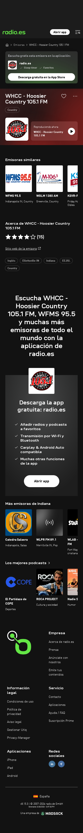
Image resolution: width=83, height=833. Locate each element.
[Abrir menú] (77, 32)
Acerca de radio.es (61, 641)
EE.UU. (66, 261)
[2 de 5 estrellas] (14, 237)
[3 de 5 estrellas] (20, 237)
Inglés (11, 261)
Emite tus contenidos (56, 672)
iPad (10, 768)
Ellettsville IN (30, 261)
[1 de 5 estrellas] (8, 237)
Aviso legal (14, 722)
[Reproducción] (71, 131)
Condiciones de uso (20, 701)
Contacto (55, 697)
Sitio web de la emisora (21, 248)
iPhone (11, 760)
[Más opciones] (75, 96)
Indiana (50, 261)
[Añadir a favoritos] (63, 96)
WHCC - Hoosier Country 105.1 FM (48, 134)
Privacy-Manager (18, 737)
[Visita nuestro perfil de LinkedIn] (52, 764)
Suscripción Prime (61, 720)
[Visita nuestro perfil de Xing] (61, 764)
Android (12, 775)
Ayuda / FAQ (57, 712)
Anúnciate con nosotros (58, 660)
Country (12, 110)
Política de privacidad (14, 712)
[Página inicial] (7, 45)
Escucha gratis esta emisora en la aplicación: (39, 55)
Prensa (53, 649)
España (44, 796)
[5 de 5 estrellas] (33, 237)
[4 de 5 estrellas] (27, 237)
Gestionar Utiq (17, 730)
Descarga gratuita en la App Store (41, 77)
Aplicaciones (57, 705)
